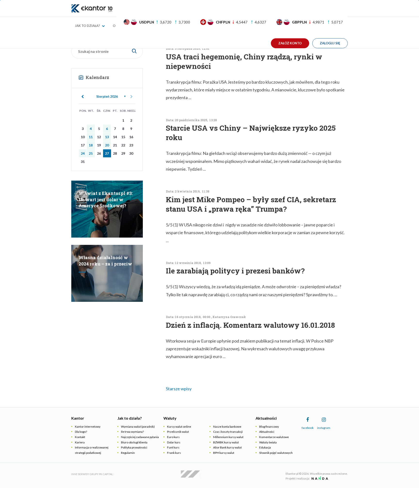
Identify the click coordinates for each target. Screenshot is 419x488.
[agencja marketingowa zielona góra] (319, 478)
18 (91, 145)
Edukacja (265, 447)
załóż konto (290, 43)
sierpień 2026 (107, 96)
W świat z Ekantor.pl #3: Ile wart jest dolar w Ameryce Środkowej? (106, 199)
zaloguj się (330, 43)
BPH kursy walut (223, 453)
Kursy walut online (179, 426)
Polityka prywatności (134, 447)
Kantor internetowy (87, 426)
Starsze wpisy (179, 388)
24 (83, 153)
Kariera (80, 442)
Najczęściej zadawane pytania (140, 437)
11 (91, 137)
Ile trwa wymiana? (132, 431)
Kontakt (80, 437)
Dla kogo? (81, 431)
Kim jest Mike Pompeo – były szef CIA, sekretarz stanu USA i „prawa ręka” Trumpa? (251, 204)
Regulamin (128, 453)
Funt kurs (173, 447)
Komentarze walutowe (274, 437)
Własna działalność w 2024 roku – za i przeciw (105, 261)
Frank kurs (174, 453)
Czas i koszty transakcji (228, 431)
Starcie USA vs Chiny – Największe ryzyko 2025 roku (251, 132)
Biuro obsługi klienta (134, 442)
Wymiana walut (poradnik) (138, 426)
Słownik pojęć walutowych (276, 453)
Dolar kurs (173, 442)
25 (91, 153)
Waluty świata (268, 442)
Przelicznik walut (178, 431)
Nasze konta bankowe (227, 426)
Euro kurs (173, 437)
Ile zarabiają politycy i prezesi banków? (235, 270)
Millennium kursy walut (228, 437)
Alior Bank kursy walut (227, 447)
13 (107, 137)
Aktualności (266, 431)
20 (107, 145)
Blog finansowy (269, 426)
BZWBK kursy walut (226, 442)
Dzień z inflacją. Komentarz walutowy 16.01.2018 (250, 325)
